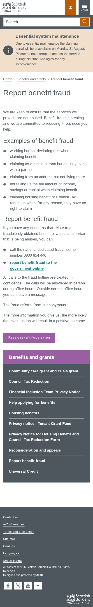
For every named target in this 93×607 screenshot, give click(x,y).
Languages (11, 553)
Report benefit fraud (27, 461)
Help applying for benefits (32, 402)
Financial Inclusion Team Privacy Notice (44, 392)
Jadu (39, 575)
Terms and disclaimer (18, 531)
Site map (9, 539)
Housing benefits (24, 413)
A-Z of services (14, 524)
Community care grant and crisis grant (43, 371)
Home (7, 79)
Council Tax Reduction (29, 381)
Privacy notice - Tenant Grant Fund (40, 423)
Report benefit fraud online (29, 337)
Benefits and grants (31, 79)
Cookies (9, 546)
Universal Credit (23, 471)
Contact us (11, 517)
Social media (12, 560)
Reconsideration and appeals (35, 450)
